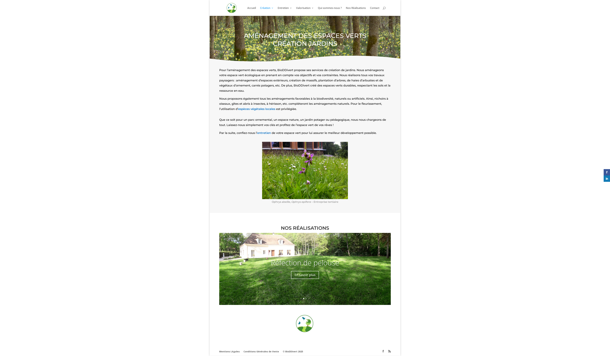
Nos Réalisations (356, 8)
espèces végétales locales (256, 109)
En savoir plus (305, 275)
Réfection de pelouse (305, 262)
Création (265, 8)
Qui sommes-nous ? (330, 8)
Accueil (251, 8)
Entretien (283, 8)
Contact (374, 8)
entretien (264, 133)
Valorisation (303, 8)
